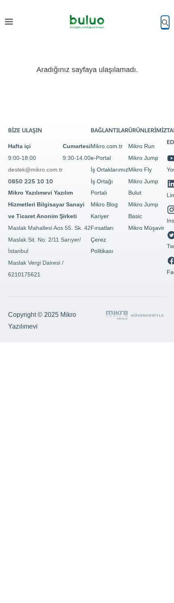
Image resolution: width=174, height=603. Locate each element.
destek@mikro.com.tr (35, 169)
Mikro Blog (104, 204)
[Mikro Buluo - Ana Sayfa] (87, 22)
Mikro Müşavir (146, 228)
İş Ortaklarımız (109, 169)
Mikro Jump (143, 158)
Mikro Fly (140, 169)
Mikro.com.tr (107, 146)
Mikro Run (141, 146)
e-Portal (101, 158)
